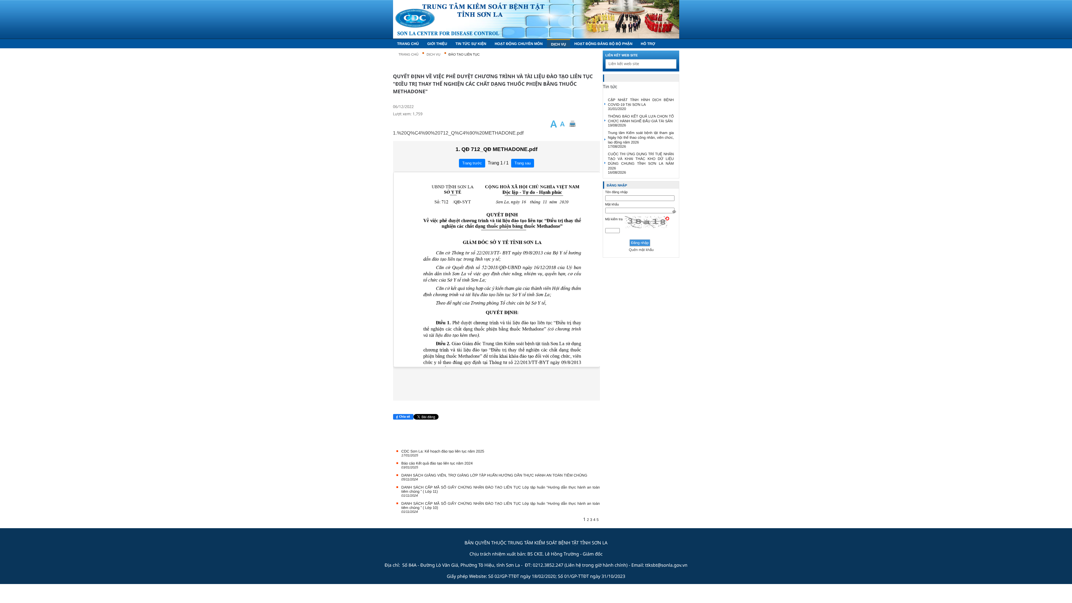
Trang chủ (408, 54)
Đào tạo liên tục (464, 54)
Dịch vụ (433, 54)
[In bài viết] (582, 123)
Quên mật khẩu (641, 250)
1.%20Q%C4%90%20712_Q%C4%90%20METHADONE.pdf (458, 133)
